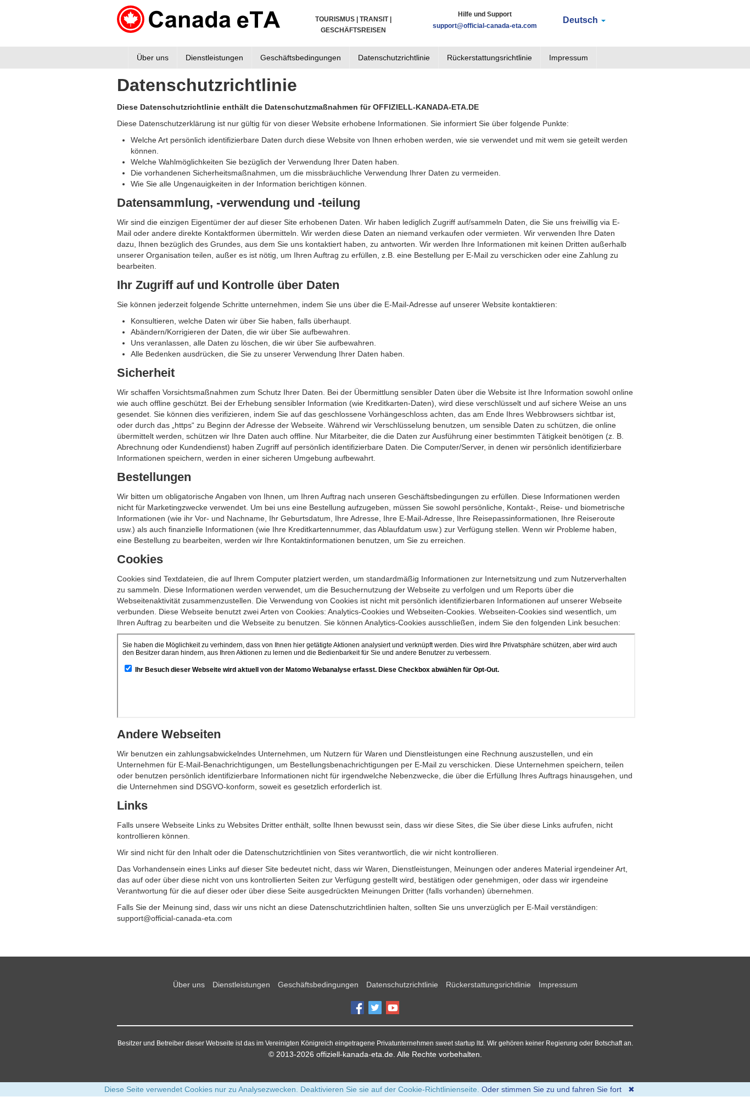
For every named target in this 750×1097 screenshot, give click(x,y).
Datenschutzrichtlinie (394, 57)
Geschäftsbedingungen (300, 57)
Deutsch (581, 20)
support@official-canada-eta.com (485, 26)
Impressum (568, 57)
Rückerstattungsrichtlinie (489, 57)
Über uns (153, 57)
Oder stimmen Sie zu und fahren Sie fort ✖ (558, 1089)
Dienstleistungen (214, 57)
